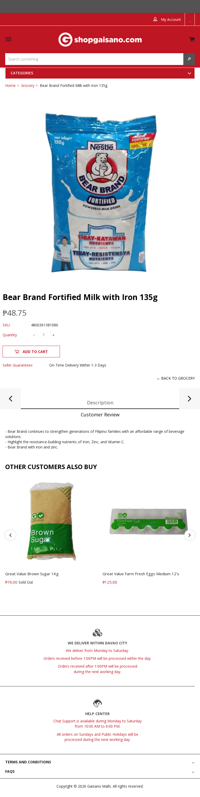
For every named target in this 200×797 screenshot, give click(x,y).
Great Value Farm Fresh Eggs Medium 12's (141, 573)
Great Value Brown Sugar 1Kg (32, 573)
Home (10, 85)
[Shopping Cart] (192, 38)
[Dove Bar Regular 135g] (10, 400)
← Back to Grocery (176, 378)
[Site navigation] (8, 39)
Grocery (27, 85)
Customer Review (100, 414)
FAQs (10, 771)
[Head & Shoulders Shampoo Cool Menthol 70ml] (189, 400)
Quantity (10, 334)
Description (100, 402)
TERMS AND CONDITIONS (28, 761)
